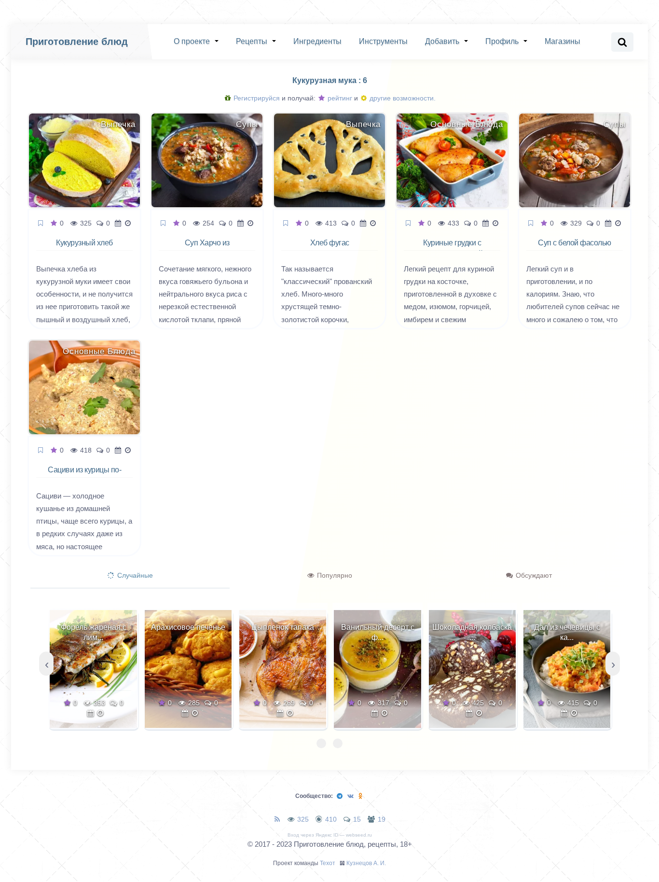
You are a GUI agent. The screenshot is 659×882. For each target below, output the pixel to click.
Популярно (333, 575)
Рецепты (251, 41)
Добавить (442, 41)
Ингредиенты (317, 41)
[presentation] (46, 664)
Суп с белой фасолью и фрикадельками (574, 248)
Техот (327, 863)
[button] (321, 743)
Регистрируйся (256, 98)
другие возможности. (402, 98)
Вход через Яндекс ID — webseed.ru (330, 835)
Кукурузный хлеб (84, 243)
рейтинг (339, 98)
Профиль (502, 41)
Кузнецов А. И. (366, 863)
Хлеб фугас (329, 243)
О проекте (192, 41)
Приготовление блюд (77, 41)
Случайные (134, 575)
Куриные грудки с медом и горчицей (452, 248)
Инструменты (383, 41)
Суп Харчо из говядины (207, 248)
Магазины (562, 41)
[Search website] (622, 42)
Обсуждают (533, 575)
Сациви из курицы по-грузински (84, 475)
